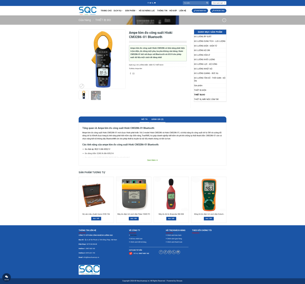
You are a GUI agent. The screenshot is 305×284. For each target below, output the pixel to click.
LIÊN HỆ (182, 11)
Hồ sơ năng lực (147, 11)
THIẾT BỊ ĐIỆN (200, 90)
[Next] (121, 59)
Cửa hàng (85, 20)
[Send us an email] (150, 3)
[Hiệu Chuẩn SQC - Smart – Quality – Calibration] (88, 10)
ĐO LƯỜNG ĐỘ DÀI (202, 50)
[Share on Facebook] (130, 74)
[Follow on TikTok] (165, 252)
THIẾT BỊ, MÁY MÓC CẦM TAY (206, 99)
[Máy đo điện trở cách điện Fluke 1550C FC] (133, 194)
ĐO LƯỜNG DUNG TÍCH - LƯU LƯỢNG (209, 41)
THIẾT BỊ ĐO (103, 20)
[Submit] (207, 3)
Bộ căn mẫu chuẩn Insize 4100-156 (96, 214)
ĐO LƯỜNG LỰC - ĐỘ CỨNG (205, 64)
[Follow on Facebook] (148, 3)
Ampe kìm (138, 68)
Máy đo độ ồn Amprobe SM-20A (171, 214)
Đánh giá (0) (158, 119)
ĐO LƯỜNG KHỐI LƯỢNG (204, 59)
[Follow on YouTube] (155, 3)
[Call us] (152, 3)
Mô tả (144, 119)
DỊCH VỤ (117, 11)
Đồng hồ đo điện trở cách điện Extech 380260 (209, 214)
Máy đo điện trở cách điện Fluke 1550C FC (133, 214)
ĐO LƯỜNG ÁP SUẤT (202, 36)
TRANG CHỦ (106, 11)
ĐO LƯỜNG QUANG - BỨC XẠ (206, 73)
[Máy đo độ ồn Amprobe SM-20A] (171, 194)
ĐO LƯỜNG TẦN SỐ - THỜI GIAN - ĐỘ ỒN (209, 79)
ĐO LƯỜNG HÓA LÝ (202, 55)
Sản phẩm (130, 11)
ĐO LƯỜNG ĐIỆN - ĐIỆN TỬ (146, 65)
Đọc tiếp (96, 218)
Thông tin (162, 11)
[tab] (144, 119)
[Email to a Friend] (133, 74)
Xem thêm (151, 160)
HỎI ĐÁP (173, 11)
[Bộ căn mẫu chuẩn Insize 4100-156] (96, 194)
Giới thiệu (133, 235)
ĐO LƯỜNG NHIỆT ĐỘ (203, 69)
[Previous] (82, 59)
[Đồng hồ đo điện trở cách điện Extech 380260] (208, 194)
